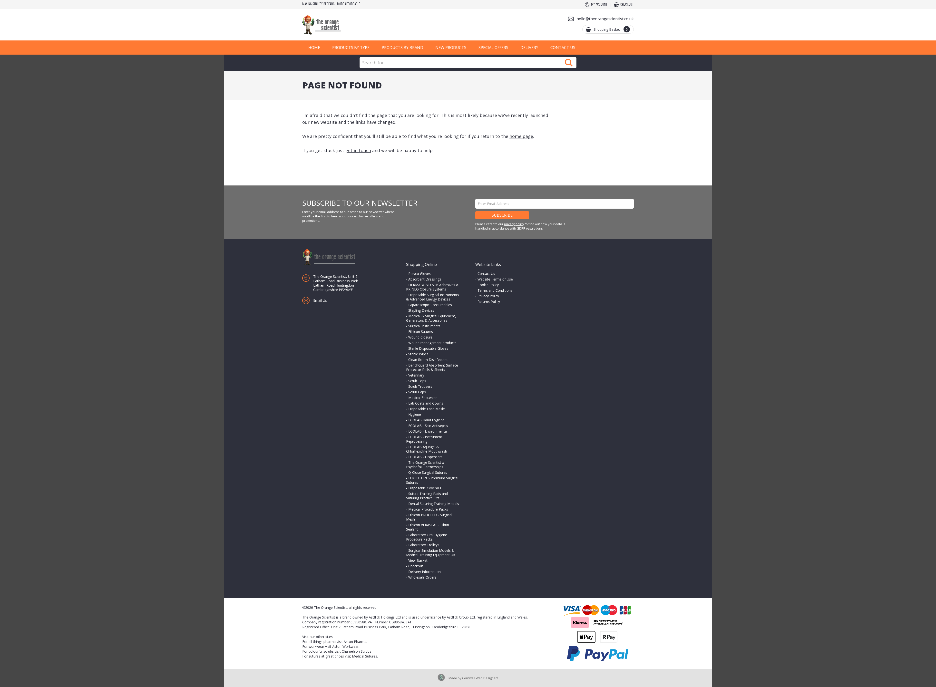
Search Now (569, 63)
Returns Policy (489, 301)
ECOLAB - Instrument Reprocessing (424, 439)
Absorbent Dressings (424, 279)
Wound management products (432, 342)
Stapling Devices (421, 310)
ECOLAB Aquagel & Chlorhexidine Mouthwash (426, 449)
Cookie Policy (488, 284)
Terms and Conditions (495, 290)
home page (521, 136)
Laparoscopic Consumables (430, 304)
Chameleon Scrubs (356, 651)
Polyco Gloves (419, 273)
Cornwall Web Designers (480, 678)
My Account (599, 4)
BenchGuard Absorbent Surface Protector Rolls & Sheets (432, 367)
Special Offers (493, 47)
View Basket (418, 560)
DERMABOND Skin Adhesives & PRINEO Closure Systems (432, 286)
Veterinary (416, 375)
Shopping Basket (611, 29)
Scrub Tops (417, 380)
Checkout (627, 4)
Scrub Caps (417, 392)
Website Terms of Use (495, 279)
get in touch (358, 150)
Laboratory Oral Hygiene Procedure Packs (426, 537)
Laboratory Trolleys (423, 544)
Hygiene (414, 414)
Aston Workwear (345, 646)
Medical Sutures (364, 656)
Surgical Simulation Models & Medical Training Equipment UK (430, 552)
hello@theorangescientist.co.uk (605, 18)
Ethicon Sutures (420, 331)
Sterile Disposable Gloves (428, 348)
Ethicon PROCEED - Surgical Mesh (429, 517)
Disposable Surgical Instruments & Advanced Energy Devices (432, 296)
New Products (450, 47)
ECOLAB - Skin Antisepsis (428, 425)
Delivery (529, 47)
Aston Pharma (355, 641)
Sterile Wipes (418, 354)
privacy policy (514, 224)
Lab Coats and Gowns (425, 403)
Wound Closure (420, 337)
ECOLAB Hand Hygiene (426, 420)
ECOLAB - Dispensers (425, 457)
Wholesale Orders (422, 577)
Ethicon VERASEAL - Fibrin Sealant (427, 527)
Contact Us (562, 47)
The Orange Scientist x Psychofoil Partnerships (425, 464)
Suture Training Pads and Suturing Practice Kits (427, 495)
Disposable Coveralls (424, 488)
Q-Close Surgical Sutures (427, 472)
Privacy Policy (488, 296)
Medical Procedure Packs (428, 509)
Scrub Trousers (420, 386)
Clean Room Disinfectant (428, 359)
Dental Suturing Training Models (433, 503)
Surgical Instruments (424, 326)
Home (314, 47)
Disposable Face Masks (427, 408)
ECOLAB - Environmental (428, 431)
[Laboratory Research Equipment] (336, 24)
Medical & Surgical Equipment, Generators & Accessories (431, 318)
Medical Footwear (422, 397)
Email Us (320, 300)
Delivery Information (424, 571)
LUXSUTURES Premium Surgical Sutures (432, 480)
